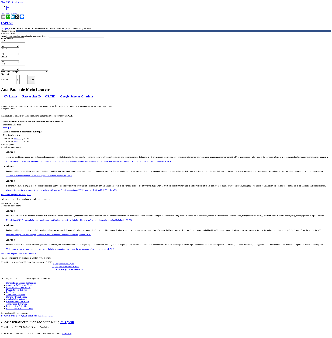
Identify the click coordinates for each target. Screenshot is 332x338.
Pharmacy (51, 316)
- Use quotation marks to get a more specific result (25, 36)
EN (7, 9)
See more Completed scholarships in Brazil (18, 253)
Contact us (66, 334)
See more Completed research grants (16, 194)
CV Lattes (10, 96)
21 (53, 269)
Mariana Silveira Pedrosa (16, 297)
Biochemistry (8, 315)
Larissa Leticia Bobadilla (16, 306)
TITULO (7, 128)
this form (67, 322)
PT (7, 6)
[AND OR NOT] (4, 41)
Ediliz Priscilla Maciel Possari (18, 287)
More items (7, 125)
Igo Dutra (10, 292)
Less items (16, 125)
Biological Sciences (26, 315)
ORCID (49, 96)
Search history (17, 2)
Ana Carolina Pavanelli (15, 294)
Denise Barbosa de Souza (16, 290)
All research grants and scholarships (69, 269)
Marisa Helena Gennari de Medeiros (21, 283)
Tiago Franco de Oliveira (16, 304)
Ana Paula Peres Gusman (16, 299)
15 (53, 266)
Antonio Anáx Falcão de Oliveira (19, 285)
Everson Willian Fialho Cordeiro (19, 308)
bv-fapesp (5, 28)
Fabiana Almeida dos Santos (17, 301)
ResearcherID (31, 96)
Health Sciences (42, 316)
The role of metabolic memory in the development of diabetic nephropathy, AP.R (39, 176)
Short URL (5, 2)
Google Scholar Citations (76, 96)
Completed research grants (64, 264)
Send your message (9, 13)
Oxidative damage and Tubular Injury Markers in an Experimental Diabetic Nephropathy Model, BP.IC (48, 235)
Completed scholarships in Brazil (67, 267)
